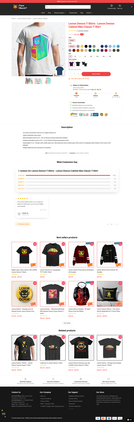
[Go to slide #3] (48, 80)
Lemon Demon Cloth (24, 18)
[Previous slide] (14, 49)
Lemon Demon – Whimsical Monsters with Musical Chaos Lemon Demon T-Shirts (52, 311)
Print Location (72, 59)
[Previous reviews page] (108, 224)
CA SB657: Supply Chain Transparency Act (52, 406)
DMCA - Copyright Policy (47, 403)
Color (70, 43)
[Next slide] (63, 49)
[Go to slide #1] (29, 80)
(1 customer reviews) (82, 31)
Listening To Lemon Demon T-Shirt (51, 363)
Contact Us (72, 403)
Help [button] (131, 419)
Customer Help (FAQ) (75, 406)
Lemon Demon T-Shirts (40, 18)
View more (67, 323)
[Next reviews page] (117, 224)
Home (13, 18)
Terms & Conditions (45, 398)
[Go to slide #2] (38, 80)
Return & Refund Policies (75, 401)
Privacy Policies (44, 401)
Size (69, 53)
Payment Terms (73, 398)
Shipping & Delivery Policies (76, 396)
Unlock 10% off (3, 414)
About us (42, 396)
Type (69, 37)
